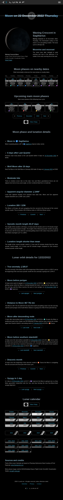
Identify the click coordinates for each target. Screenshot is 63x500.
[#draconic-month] (6, 360)
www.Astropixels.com (17, 465)
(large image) (8, 60)
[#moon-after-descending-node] (6, 316)
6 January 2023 (48, 169)
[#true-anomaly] (6, 267)
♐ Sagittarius (27, 144)
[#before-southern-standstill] (6, 337)
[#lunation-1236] (6, 205)
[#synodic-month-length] (6, 224)
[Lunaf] (13, 2)
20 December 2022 (31, 319)
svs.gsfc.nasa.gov (15, 471)
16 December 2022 (50, 155)
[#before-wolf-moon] (6, 166)
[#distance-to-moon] (6, 303)
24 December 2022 (50, 287)
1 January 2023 (37, 323)
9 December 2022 (36, 340)
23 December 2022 (18, 346)
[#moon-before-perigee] (6, 280)
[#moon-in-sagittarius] (6, 141)
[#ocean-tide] (6, 178)
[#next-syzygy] (6, 378)
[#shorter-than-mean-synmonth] (6, 241)
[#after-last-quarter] (6, 153)
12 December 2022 (31, 283)
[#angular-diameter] (6, 192)
